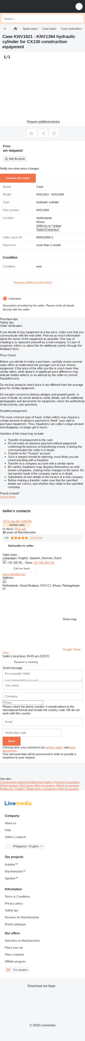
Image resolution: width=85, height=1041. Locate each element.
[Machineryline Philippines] (27, 6)
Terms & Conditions (17, 896)
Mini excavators (45, 785)
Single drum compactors (42, 789)
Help (8, 830)
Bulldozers (7, 789)
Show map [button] (69, 619)
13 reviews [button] (36, 537)
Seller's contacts (15, 837)
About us (10, 823)
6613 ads (20, 529)
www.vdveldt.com (14, 574)
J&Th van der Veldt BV (17, 521)
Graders (20, 789)
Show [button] (29, 562)
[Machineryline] (15, 28)
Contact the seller (18, 178)
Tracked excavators (67, 782)
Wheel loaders (9, 785)
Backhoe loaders (42, 782)
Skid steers (27, 785)
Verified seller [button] (17, 524)
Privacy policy (14, 903)
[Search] (79, 19)
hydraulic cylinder (47, 202)
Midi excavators (68, 789)
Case (39, 186)
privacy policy (54, 747)
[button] (79, 6)
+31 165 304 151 (44, 562)
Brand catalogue (15, 924)
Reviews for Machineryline (22, 917)
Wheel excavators (67, 785)
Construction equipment (15, 782)
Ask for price (17, 158)
